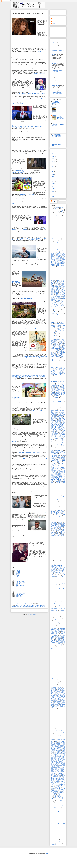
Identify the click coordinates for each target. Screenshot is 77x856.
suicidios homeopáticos (62, 801)
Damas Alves (61, 342)
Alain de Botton (63, 214)
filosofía (56, 418)
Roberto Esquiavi (55, 85)
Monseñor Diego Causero (60, 579)
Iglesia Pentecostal (60, 497)
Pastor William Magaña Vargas (55, 700)
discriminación (55, 370)
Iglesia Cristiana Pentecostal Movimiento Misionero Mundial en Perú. (58, 474)
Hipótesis (54, 115)
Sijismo (53, 789)
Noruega (53, 606)
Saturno (52, 782)
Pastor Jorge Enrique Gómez (59, 678)
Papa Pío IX (61, 648)
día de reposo (59, 351)
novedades (57, 606)
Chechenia (58, 313)
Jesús (54, 521)
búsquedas (56, 285)
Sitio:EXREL (63, 791)
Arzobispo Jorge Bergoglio (54, 249)
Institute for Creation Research (55, 507)
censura (62, 307)
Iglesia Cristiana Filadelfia (58, 473)
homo (61, 447)
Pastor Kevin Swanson (60, 680)
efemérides (53, 383)
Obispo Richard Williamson (59, 627)
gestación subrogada (55, 434)
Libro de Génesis (60, 545)
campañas (52, 288)
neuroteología (53, 603)
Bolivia (57, 282)
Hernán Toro (58, 444)
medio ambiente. (61, 568)
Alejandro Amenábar (55, 217)
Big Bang (61, 279)
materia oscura (62, 564)
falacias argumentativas (61, 414)
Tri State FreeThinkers (58, 821)
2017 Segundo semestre (20, 582)
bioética (58, 280)
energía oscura (63, 388)
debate (64, 345)
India (64, 504)
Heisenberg (52, 444)
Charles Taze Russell (54, 312)
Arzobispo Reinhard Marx (55, 254)
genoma (53, 431)
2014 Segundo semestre (20, 587)
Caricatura (62, 302)
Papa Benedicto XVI (56, 643)
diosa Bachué (53, 368)
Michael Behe (53, 572)
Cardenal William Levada (55, 302)
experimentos (62, 412)
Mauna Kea (52, 566)
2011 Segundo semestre (20, 595)
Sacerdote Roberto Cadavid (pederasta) (57, 767)
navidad (52, 598)
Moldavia (59, 577)
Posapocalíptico (55, 141)
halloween (52, 441)
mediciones (60, 567)
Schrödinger (63, 782)
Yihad (57, 843)
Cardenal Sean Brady (61, 299)
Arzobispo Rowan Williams (59, 255)
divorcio (61, 371)
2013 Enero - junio (19, 592)
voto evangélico (54, 841)
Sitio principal (53, 12)
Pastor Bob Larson (54, 656)
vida (52, 839)
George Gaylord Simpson (54, 433)
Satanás (61, 781)
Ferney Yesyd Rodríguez (56, 18)
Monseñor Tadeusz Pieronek (61, 589)
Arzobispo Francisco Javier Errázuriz (57, 245)
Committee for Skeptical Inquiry (57, 324)
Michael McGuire (59, 572)
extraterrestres (62, 413)
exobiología (63, 408)
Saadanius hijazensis (54, 742)
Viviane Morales (59, 840)
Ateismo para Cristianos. (57, 106)
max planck (62, 566)
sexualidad (52, 788)
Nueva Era (62, 606)
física (55, 419)
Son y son (59, 796)
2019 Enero (18, 577)
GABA (51, 428)
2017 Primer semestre (20, 583)
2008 (53, 196)
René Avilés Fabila (53, 732)
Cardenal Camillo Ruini (54, 292)
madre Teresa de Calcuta (55, 557)
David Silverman (59, 345)
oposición (64, 635)
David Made (62, 344)
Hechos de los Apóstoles (60, 442)
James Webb (59, 517)
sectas (55, 784)
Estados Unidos (56, 401)
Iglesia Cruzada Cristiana (60, 475)
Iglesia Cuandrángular (54, 476)
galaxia (55, 428)
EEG (60, 381)
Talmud (63, 803)
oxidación (52, 639)
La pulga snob (55, 140)
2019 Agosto (18, 570)
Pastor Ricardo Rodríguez (55, 690)
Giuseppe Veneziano (55, 435)
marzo (53, 174)
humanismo (52, 452)
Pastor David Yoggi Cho (60, 653)
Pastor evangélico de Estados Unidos (25, 210)
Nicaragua (60, 604)
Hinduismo (63, 444)
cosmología (53, 334)
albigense (63, 216)
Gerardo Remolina (62, 433)
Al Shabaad (58, 214)
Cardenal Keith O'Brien (60, 297)
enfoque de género (59, 389)
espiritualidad (62, 397)
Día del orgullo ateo (53, 354)
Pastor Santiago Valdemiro (54, 695)
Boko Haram (53, 282)
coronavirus (52, 331)
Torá (63, 818)
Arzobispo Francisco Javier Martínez (57, 246)
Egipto (58, 383)
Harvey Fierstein (53, 442)
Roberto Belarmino (58, 740)
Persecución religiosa (59, 710)
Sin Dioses (54, 123)
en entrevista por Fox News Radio (37, 410)
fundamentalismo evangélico (57, 426)
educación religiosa (61, 380)
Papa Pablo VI (55, 648)
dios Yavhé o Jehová (58, 366)
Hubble (58, 451)
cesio (63, 310)
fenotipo (55, 417)
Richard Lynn (58, 737)
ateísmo (52, 266)
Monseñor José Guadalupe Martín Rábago (58, 582)
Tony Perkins (59, 818)
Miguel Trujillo (61, 574)
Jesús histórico (53, 522)
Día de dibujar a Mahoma (58, 349)
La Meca (58, 535)
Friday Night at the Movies (56, 103)
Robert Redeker (57, 739)
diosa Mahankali (57, 369)
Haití (63, 440)
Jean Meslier (61, 518)
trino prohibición (20, 268)
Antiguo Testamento (59, 230)
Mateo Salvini (57, 564)
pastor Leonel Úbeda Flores (55, 681)
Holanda (63, 445)
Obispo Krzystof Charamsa (61, 622)
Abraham (57, 207)
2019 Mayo (18, 573)
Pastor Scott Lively (62, 695)
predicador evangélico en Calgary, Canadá (26, 194)
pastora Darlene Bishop (57, 701)
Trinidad (53, 824)
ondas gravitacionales (55, 635)
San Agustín (59, 775)
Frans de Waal (61, 423)
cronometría (62, 339)
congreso (62, 327)
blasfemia (52, 281)
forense (63, 420)
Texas (61, 812)
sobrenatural (54, 792)
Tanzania (52, 804)
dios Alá (61, 362)
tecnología (56, 804)
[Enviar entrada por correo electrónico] (31, 603)
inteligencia (55, 508)
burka (52, 285)
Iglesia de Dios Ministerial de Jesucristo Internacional (58, 477)
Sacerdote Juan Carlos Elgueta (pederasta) (57, 757)
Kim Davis (56, 534)
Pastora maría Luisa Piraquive (58, 703)
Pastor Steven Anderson (60, 697)
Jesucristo (63, 519)
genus (57, 431)
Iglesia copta (60, 470)
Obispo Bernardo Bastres (55, 612)
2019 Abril (17, 574)
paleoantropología (62, 641)
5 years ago (60, 60)
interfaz (64, 508)
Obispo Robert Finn (54, 628)
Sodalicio (55, 795)
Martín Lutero (59, 562)
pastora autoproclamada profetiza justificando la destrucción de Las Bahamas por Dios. (31, 93)
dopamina (60, 373)
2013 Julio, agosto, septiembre (21, 591)
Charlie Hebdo (53, 313)
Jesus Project (60, 522)
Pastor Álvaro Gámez (61, 654)
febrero (53, 176)
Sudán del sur (62, 800)
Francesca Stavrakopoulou (59, 421)
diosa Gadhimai (59, 368)
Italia (60, 515)
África (52, 212)
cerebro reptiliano (57, 310)
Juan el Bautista (55, 528)
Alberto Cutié (58, 216)
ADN (51, 210)
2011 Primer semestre (20, 596)
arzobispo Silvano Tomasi (55, 256)
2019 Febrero (18, 576)
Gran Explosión (62, 437)
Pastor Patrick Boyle (61, 688)
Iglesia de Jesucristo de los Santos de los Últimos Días (58, 479)
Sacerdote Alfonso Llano (57, 743)
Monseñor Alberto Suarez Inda (56, 578)
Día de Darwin (58, 348)
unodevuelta (54, 42)
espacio (52, 397)
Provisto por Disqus (54, 95)
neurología (53, 601)
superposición (53, 803)
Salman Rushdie (53, 774)
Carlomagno (58, 303)
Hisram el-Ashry (55, 445)
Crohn (58, 339)
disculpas (62, 370)
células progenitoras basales (55, 307)
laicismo (59, 536)
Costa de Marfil (63, 334)
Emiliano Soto (53, 387)
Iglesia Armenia (59, 459)
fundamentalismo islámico (56, 427)
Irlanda (60, 513)
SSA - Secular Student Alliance (59, 797)
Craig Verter (64, 335)
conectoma (52, 327)
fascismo (52, 416)
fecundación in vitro (58, 416)
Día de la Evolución (60, 350)
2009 (53, 194)
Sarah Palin (57, 781)
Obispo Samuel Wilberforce (59, 630)
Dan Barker (55, 343)
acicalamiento (53, 209)
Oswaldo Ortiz (59, 638)
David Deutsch (60, 343)
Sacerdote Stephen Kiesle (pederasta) (57, 771)
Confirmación (58, 327)
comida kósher (62, 323)
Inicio (30, 610)
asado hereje (52, 258)
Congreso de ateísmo (54, 328)
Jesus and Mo (60, 521)
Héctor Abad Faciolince (54, 443)
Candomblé (52, 289)
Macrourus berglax (42, 258)
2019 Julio (18, 571)
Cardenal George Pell (54, 295)
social (51, 793)
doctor (64, 371)
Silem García (57, 789)
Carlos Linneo (56, 304)
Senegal (53, 786)
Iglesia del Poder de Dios (58, 481)
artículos (52, 239)
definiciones (53, 346)
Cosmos (57, 334)
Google (57, 437)
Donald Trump (53, 373)
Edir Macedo (20, 605)
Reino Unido (61, 729)
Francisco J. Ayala (58, 422)
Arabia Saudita (54, 235)
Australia (52, 271)
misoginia (63, 575)
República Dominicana (55, 734)
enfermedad (53, 389)
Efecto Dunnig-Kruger (54, 382)
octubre (53, 163)
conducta (62, 326)
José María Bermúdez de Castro (59, 526)
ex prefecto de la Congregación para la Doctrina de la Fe (34, 328)
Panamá (57, 642)
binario (55, 280)
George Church (61, 432)
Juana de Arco (58, 529)
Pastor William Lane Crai (60, 699)
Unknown (53, 23)
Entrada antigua (43, 610)
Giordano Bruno (62, 434)
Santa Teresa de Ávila (61, 779)
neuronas (59, 601)
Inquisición (57, 506)
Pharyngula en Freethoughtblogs (55, 102)
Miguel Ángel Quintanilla (54, 574)
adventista (52, 211)
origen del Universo (57, 637)
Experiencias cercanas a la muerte (57, 410)
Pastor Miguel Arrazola (61, 686)
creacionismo (55, 336)
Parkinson (55, 651)
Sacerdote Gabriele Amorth (56, 750)
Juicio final (62, 531)
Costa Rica (54, 335)
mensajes (59, 569)
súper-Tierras (58, 802)
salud (58, 774)
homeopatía (53, 447)
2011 (53, 191)
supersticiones (58, 803)
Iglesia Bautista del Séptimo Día (57, 461)
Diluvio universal (54, 361)
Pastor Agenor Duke (54, 654)
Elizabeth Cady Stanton (56, 386)
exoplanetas (54, 409)
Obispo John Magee (57, 617)
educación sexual (54, 381)
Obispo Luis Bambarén (55, 623)
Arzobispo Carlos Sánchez (59, 242)
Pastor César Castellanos (59, 658)
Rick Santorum (54, 738)
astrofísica (62, 264)
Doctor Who (53, 372)
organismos (62, 636)
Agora (61, 212)
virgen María (63, 839)
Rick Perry (63, 737)
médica (52, 567)
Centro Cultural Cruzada (60, 308)
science (53, 783)
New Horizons (54, 604)
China (51, 314)
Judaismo (63, 529)
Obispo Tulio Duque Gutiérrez (55, 631)
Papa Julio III (53, 647)
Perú (51, 711)
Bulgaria (63, 284)
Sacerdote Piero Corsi (62, 765)
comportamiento (53, 325)
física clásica (60, 419)
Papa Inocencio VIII (59, 645)
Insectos (63, 506)
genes (60, 430)
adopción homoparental (58, 210)
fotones (52, 421)
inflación (52, 506)
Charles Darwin (54, 311)
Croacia (54, 339)
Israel (64, 514)
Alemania (59, 218)
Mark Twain (62, 560)
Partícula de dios (55, 652)
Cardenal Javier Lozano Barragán (57, 296)
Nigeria (59, 605)
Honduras (52, 451)
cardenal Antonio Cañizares (59, 291)
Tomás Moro (53, 818)
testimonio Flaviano (56, 812)
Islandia (61, 514)
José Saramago (53, 527)
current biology (60, 341)
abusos (63, 208)
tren (52, 821)
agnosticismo (56, 212)
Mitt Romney (58, 576)
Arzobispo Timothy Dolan (60, 257)
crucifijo (52, 340)
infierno (63, 505)
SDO (56, 783)
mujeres (57, 593)
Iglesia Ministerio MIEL (36, 605)
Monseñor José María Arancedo (56, 583)
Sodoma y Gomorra (61, 795)
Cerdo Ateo (53, 309)
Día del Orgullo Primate (56, 355)
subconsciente (63, 799)
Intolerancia (59, 510)
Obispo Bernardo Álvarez (60, 611)
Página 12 (52, 641)
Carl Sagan (53, 303)
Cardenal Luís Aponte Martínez (56, 298)
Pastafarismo (53, 653)
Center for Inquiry (53, 308)
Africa (62, 211)
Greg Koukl (60, 438)
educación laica (53, 380)
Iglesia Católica (56, 466)
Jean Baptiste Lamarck (54, 518)
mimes (60, 575)
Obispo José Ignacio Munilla (57, 620)
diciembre (54, 159)
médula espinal (53, 569)
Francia (52, 422)
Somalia (54, 796)
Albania (53, 215)
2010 (53, 193)
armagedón (53, 238)
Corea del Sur (62, 330)
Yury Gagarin (54, 844)
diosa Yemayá (63, 369)
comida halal (56, 323)
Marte (56, 561)
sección (52, 784)
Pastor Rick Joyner (57, 691)
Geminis (57, 430)
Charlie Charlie (61, 312)
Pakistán (57, 641)
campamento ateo (61, 287)
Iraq (57, 513)
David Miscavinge (53, 345)
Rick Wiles (60, 738)
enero (53, 177)
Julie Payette (53, 532)
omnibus (60, 634)
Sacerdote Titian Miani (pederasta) (56, 772)
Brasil (52, 283)
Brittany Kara (62, 283)
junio (53, 169)
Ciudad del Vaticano (59, 317)
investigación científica (60, 511)
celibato (52, 306)
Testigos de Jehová (61, 811)
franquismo (55, 423)
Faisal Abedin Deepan (54, 414)
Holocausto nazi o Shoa (58, 446)
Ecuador (60, 376)
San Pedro (62, 777)
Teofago (57, 806)
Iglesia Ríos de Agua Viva (54, 500)
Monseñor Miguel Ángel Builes (59, 585)
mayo (53, 171)
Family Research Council (60, 415)
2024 (53, 151)
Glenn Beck (62, 435)
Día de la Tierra (53, 351)
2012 (53, 189)
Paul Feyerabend (55, 707)
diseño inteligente (54, 371)
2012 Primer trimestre (20, 594)
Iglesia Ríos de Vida (62, 500)
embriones (62, 386)
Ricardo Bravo (58, 736)
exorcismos (61, 409)
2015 (53, 184)
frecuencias (52, 425)
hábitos (58, 440)
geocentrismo (62, 431)
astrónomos (62, 265)
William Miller (59, 842)
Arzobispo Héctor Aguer (55, 247)
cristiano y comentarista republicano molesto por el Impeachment (29, 452)
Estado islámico (61, 400)
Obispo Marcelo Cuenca (58, 624)
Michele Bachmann (57, 573)
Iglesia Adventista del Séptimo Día (58, 456)
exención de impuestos (57, 408)
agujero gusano (56, 213)
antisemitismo (53, 231)
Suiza (53, 802)
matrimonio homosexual (56, 565)
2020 (53, 156)
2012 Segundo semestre (20, 593)
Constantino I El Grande (61, 328)
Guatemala (52, 440)
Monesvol (63, 577)
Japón (63, 517)
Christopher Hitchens (60, 314)
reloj (63, 731)
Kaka (55, 533)
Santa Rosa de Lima (54, 779)
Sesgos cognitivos (58, 787)
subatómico (58, 799)
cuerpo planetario (53, 341)
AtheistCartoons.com (59, 269)
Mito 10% (53, 576)
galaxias (58, 428)
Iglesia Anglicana (54, 457)
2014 (53, 186)
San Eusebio (63, 775)
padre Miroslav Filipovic (60, 640)
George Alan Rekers (54, 432)
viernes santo (56, 839)
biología (62, 280)
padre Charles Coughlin (58, 639)
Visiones (54, 840)
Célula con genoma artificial (59, 306)
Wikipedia (63, 841)
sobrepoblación (61, 792)
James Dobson (53, 517)
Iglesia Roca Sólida (55, 501)
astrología (52, 265)
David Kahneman (56, 344)
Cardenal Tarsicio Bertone (56, 300)
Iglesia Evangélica (61, 482)
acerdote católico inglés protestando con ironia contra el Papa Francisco (16, 281)
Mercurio (56, 570)
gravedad (52, 438)
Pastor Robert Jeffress (35, 606)
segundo (57, 785)
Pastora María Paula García (55, 704)
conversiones (53, 330)
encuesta (58, 388)
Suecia (52, 801)
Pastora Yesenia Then (57, 705)
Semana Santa (62, 785)
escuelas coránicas (57, 396)
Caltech (60, 286)
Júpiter (57, 532)
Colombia (53, 322)
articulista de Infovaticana (26, 298)
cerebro (58, 309)
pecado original (61, 707)
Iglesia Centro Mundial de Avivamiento (58, 467)
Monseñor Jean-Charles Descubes (60, 581)
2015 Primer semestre (20, 586)
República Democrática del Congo (59, 733)
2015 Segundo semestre (20, 585)
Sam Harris (62, 774)
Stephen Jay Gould (62, 798)
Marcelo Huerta (55, 21)
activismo (62, 209)
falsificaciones (54, 415)
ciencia (52, 315)
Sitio (60, 791)
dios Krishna (57, 364)
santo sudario (58, 780)
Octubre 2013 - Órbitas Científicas (58, 131)
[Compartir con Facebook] (36, 603)
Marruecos (52, 561)
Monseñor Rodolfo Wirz (54, 588)
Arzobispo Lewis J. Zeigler (55, 251)
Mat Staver (55, 563)
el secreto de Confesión (25, 52)
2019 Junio (18, 572)
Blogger (46, 853)
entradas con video (57, 391)
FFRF (59, 417)
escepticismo (56, 395)
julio (52, 168)
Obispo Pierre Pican (61, 625)
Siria (51, 791)
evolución (58, 407)
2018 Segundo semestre (20, 580)
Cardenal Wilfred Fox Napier (61, 301)
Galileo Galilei (54, 429)
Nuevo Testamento (60, 607)
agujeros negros (53, 214)
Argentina (52, 237)
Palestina (53, 642)
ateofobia (52, 267)
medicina (55, 567)
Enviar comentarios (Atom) (31, 614)
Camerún (56, 287)
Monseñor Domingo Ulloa (54, 580)
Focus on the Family (58, 420)
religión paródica (59, 731)
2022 (53, 153)
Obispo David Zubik (59, 613)
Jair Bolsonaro (61, 516)
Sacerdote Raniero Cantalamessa (58, 766)
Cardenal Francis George (59, 294)
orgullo (52, 637)
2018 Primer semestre (20, 581)
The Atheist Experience (56, 134)
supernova (62, 802)
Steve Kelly (53, 799)
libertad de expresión (59, 541)
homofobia (58, 450)
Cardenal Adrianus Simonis (60, 289)
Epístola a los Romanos (59, 394)
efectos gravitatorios (61, 382)
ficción (63, 417)
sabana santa (60, 742)
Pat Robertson (42, 606)
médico (64, 567)
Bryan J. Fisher (53, 284)
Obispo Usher (63, 631)
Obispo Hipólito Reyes (57, 616)
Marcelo (53, 54)
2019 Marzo (18, 575)
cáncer (63, 288)
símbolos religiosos (54, 790)
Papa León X (59, 647)
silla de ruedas (62, 789)
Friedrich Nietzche (60, 425)
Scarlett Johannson (57, 782)
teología (62, 806)
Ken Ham (62, 533)
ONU (60, 635)
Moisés (55, 577)
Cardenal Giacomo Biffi (62, 295)
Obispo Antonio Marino (57, 609)
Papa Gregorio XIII (59, 644)
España (56, 397)
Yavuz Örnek (53, 843)
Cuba (63, 340)
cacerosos (62, 285)
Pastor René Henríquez (27, 606)
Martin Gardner (53, 562)
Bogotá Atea (61, 281)
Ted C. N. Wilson (61, 804)
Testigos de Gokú (54, 811)
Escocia (52, 396)
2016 (17, 584)
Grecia (56, 438)
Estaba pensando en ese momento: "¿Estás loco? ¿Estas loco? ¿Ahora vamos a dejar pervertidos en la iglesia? (20, 171)
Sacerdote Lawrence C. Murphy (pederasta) (57, 758)
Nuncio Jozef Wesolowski (55, 608)
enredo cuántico (57, 390)
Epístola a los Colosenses (55, 393)
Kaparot (58, 533)
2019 (53, 158)
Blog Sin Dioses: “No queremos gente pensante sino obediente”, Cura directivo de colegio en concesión (58, 60)
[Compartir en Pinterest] (37, 603)
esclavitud (62, 395)
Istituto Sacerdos (55, 515)
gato (60, 429)
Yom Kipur (60, 843)
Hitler (60, 445)
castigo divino (56, 305)
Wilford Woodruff (53, 842)
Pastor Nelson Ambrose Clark (56, 687)
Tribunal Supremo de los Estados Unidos (58, 823)
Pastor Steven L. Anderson (56, 698)
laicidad (52, 536)
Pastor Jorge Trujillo (54, 679)
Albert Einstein (58, 215)
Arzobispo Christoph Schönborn (56, 243)
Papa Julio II (63, 646)
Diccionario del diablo (62, 359)
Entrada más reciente (16, 610)
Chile (63, 313)
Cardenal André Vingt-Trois (55, 290)
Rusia (63, 741)
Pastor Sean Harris (55, 696)
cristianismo (62, 338)
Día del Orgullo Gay (60, 354)
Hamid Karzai (58, 441)
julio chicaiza (54, 63)
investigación (53, 511)
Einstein (63, 383)
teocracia (52, 806)
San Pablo (58, 777)
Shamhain (56, 788)
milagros (55, 575)
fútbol (63, 427)
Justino (61, 532)
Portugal (56, 716)
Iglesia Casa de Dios (60, 464)
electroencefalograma (54, 385)
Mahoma (63, 557)
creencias (62, 336)
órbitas (58, 636)
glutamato (53, 437)
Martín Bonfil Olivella (61, 561)
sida (64, 788)
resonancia (56, 735)
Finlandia (52, 419)
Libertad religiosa (54, 542)
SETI (63, 787)
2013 (53, 188)
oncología (64, 634)
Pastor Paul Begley (53, 689)
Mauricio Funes (57, 566)
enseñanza (63, 390)
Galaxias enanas (63, 428)
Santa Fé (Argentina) (61, 778)
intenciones (60, 508)
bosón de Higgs (62, 282)
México (61, 571)
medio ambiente (55, 568)
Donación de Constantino (60, 372)
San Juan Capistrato (55, 776)
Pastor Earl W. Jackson (18, 606)
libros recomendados (59, 553)
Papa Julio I (58, 646)
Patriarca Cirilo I (62, 706)
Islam (55, 514)
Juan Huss (61, 528)
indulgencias (59, 505)
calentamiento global (54, 286)
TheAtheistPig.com (60, 813)
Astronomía (57, 265)
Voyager (59, 841)
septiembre (54, 164)
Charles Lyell (62, 311)
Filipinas (52, 418)
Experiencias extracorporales (55, 411)
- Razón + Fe (14, 441)
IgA (59, 455)
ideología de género (54, 455)
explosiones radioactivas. (54, 413)
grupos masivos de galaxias (59, 439)
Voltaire (64, 840)
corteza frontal (62, 333)
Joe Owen (60, 523)
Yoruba (64, 843)
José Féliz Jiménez (56, 524)
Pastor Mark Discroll (59, 685)
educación (60, 379)
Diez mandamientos (55, 360)
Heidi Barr (62, 443)
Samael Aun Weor (53, 775)
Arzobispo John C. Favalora (60, 248)
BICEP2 (58, 279)
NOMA (64, 605)
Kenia (52, 534)
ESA (51, 395)
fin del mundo (61, 418)
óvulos (63, 638)
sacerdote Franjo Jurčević (61, 749)
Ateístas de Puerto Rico (60, 266)
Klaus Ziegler (61, 534)
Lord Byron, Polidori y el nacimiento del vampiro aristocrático (60, 117)
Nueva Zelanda (53, 607)
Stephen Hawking (54, 798)
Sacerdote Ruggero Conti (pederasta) (57, 769)
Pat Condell (63, 705)
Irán (54, 513)
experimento (56, 412)
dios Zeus (62, 367)
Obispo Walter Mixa (55, 632)
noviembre (54, 161)
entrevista (52, 392)
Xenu (63, 842)
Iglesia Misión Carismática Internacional (58, 495)
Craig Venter (59, 335)
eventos (61, 405)
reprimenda (59, 732)
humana (62, 451)
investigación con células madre (56, 512)
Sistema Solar (56, 791)
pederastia (53, 708)
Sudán (58, 800)
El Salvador (53, 384)
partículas (62, 652)
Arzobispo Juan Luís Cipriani (59, 250)
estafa (52, 402)
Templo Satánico (61, 805)
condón (58, 326)
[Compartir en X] (35, 603)
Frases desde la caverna (27, 605)
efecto (63, 381)
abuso (56, 208)
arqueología (59, 238)
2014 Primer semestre (20, 588)
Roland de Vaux (57, 741)
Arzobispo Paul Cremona (60, 253)
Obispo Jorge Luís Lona (58, 618)
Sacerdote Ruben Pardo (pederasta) (57, 768)
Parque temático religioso (61, 651)
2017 (53, 181)
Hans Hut (62, 441)
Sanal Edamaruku (54, 778)
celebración (62, 305)
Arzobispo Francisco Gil (60, 244)
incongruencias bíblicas (58, 504)
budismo (59, 284)
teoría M (60, 809)
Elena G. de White (61, 385)
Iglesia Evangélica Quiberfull (57, 483)
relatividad (52, 730)
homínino (57, 447)
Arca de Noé (61, 235)
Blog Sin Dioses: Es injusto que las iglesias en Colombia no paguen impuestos (58, 50)
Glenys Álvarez (53, 436)
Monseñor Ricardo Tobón (59, 587)
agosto (53, 166)
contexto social (54, 329)
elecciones (61, 384)
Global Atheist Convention (61, 436)
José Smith (59, 527)
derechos (58, 346)
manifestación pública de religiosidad (56, 559)
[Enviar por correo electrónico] (33, 603)
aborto (16, 605)
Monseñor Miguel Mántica (54, 586)
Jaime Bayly (56, 516)
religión (56, 730)
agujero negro (62, 213)
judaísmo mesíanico (56, 530)
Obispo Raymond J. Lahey (55, 626)
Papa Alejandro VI (62, 642)
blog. (57, 281)
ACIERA (57, 209)
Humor (56, 453)
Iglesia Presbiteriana (60, 499)
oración (53, 636)
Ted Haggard (53, 805)
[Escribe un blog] (34, 603)
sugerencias (55, 801)
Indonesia (54, 505)
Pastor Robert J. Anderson (60, 692)
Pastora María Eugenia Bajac (61, 702)
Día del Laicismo (61, 353)
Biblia (53, 279)
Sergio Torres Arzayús (59, 786)
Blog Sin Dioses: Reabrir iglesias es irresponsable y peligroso (57, 93)
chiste (54, 314)
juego (58, 531)
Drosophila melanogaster (60, 375)
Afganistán (57, 211)
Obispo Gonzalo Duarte (55, 615)
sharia (60, 788)
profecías (57, 719)
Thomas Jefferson (38, 202)
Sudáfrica (53, 800)
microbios (62, 573)
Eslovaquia (62, 396)
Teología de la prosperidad (56, 807)
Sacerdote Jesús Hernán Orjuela (59, 752)
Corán (57, 330)
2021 (53, 155)
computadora (59, 325)
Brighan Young (57, 283)
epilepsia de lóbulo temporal (60, 392)
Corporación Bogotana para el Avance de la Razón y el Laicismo (58, 332)
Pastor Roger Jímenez (61, 694)
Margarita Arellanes (57, 560)
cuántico (55, 340)
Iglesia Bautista (62, 460)
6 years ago (61, 93)
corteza (57, 333)
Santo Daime (53, 780)
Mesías (60, 570)
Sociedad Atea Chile (57, 793)
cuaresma (59, 340)
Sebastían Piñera (61, 783)
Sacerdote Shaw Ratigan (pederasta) (57, 770)
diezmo (62, 360)
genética (64, 430)
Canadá (57, 288)
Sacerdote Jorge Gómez (56, 753)
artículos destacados (58, 239)
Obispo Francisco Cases (61, 614)
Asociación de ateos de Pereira (58, 261)
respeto (60, 735)
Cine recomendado (58, 316)
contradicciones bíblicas (60, 329)
